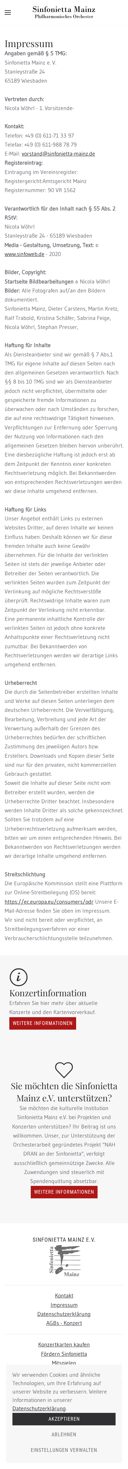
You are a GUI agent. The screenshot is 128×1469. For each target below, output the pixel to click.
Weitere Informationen (43, 1023)
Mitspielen (64, 1363)
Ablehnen (64, 1435)
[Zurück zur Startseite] (64, 12)
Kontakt (64, 1295)
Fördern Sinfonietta (64, 1354)
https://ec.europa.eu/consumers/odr (49, 901)
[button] (8, 12)
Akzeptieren (64, 1419)
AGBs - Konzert (64, 1323)
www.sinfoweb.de (24, 254)
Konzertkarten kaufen (64, 1344)
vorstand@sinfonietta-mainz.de (58, 153)
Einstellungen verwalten (64, 1450)
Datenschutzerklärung (64, 1314)
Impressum (64, 1305)
